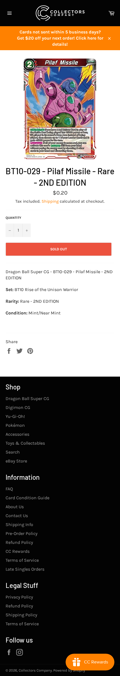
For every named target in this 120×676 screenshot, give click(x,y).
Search (13, 452)
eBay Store (16, 461)
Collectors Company (35, 670)
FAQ (9, 488)
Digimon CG (18, 407)
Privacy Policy (19, 597)
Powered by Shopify (69, 670)
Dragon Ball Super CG (27, 398)
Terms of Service (22, 560)
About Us (15, 506)
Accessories (17, 434)
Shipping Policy (21, 614)
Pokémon (15, 425)
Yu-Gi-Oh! (15, 416)
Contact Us (17, 515)
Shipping (50, 201)
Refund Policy (19, 542)
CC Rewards (18, 551)
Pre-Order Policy (21, 533)
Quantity (13, 218)
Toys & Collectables (25, 443)
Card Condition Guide (27, 497)
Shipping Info (19, 524)
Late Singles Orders (25, 569)
